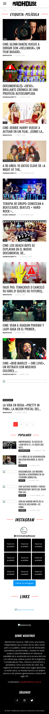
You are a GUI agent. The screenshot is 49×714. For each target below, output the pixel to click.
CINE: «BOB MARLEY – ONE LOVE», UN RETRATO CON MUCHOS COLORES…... (24, 367)
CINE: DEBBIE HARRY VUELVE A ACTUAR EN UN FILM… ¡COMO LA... (23, 129)
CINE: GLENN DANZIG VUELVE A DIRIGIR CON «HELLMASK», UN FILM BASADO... (21, 48)
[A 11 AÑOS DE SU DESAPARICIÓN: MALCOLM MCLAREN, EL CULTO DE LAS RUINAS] (9, 460)
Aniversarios (8, 161)
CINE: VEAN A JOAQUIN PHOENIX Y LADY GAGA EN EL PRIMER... (23, 327)
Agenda (6, 198)
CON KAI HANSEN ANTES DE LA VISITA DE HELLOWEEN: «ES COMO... (31, 504)
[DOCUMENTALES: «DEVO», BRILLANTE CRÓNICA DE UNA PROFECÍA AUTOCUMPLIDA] (24, 71)
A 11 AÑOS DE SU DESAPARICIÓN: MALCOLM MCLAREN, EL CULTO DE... (32, 459)
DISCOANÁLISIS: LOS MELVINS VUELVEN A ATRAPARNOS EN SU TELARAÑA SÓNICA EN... (31, 474)
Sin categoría (8, 320)
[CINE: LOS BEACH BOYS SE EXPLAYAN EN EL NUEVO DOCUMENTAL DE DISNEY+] (24, 231)
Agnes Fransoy (9, 215)
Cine (5, 39)
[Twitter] (32, 700)
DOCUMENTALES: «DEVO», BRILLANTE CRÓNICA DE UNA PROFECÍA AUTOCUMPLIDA (20, 89)
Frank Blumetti (9, 97)
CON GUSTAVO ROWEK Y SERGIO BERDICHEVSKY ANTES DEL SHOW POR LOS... (32, 489)
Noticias (6, 282)
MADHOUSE (7, 55)
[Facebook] (17, 700)
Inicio (5, 10)
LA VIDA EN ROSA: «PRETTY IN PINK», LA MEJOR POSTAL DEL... (22, 406)
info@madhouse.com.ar (30, 682)
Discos (21, 480)
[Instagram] (24, 700)
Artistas (22, 465)
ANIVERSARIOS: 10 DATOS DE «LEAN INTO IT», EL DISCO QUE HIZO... (31, 444)
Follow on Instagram (24, 583)
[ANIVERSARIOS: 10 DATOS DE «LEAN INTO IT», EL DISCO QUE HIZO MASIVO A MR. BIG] (9, 445)
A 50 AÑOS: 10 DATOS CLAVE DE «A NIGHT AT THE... (24, 167)
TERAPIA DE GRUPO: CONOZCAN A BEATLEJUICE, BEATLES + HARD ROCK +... (23, 207)
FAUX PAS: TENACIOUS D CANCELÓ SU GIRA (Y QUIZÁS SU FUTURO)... (23, 289)
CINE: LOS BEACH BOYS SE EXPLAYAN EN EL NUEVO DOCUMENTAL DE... (19, 249)
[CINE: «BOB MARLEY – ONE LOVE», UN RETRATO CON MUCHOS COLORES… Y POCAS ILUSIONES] (24, 348)
